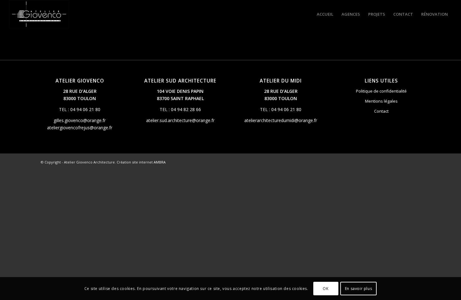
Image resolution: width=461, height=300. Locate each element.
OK (325, 288)
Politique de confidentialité (381, 91)
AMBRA (160, 162)
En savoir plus (358, 288)
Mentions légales (381, 101)
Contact (381, 111)
